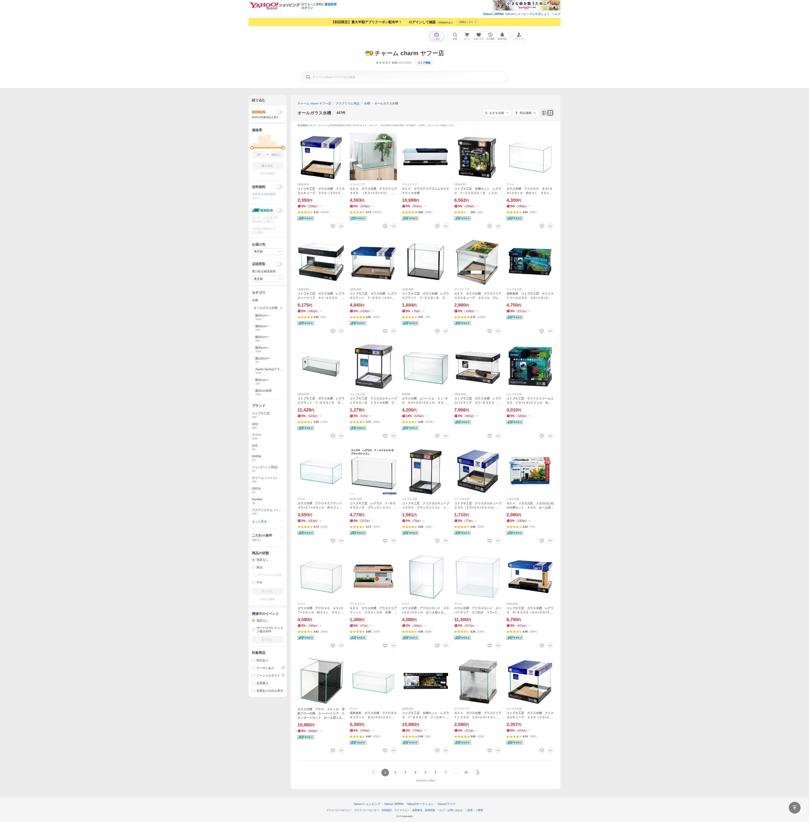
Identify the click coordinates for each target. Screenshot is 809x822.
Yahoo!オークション (420, 804)
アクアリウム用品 (347, 103)
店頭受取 (258, 264)
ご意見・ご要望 (474, 810)
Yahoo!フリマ (446, 804)
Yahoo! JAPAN (493, 14)
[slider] (252, 147)
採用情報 (430, 810)
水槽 (367, 103)
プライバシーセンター (366, 810)
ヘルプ (556, 14)
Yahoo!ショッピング (367, 804)
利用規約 (387, 810)
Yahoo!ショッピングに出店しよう (527, 14)
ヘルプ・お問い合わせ (450, 810)
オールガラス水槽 (314, 113)
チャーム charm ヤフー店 (314, 103)
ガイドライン (402, 810)
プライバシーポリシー (338, 810)
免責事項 (417, 810)
